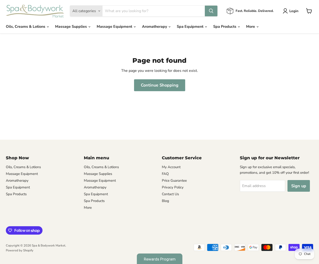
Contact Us (170, 194)
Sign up (298, 186)
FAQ (165, 173)
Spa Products (225, 26)
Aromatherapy (155, 26)
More (251, 26)
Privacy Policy (173, 187)
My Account (171, 167)
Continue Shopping (159, 85)
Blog (165, 200)
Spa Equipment (190, 26)
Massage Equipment (115, 26)
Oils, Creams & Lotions (26, 26)
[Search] (211, 11)
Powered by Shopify (19, 250)
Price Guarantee (174, 180)
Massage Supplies (71, 26)
